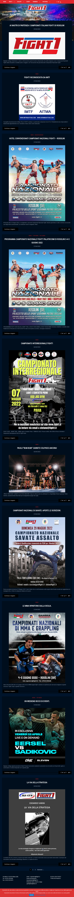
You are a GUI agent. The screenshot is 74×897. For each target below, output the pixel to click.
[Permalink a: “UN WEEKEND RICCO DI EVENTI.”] (37, 736)
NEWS (4, 1)
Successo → (40, 869)
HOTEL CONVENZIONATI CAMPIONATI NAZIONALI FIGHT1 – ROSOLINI (37, 138)
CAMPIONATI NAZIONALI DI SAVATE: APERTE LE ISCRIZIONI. (37, 510)
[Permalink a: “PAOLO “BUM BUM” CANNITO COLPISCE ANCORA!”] (37, 473)
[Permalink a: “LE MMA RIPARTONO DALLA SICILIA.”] (37, 647)
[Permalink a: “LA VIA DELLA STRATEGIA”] (37, 822)
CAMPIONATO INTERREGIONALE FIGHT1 (37, 343)
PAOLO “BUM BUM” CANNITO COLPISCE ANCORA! (37, 448)
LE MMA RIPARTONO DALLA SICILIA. (37, 606)
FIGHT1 (10, 1)
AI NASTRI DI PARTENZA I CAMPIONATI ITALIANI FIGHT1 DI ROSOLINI (37, 25)
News (37, 22)
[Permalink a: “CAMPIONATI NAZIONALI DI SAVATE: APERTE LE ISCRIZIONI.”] (37, 552)
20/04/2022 (37, 786)
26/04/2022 (37, 347)
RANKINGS (35, 1)
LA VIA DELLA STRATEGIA (37, 782)
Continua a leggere (9, 67)
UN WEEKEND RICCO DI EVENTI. (37, 701)
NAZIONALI (45, 1)
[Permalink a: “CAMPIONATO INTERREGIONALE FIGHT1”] (37, 390)
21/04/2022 (37, 514)
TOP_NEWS (42, 235)
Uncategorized (39, 135)
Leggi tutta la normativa (39, 895)
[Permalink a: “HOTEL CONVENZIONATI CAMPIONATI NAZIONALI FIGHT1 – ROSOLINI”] (37, 183)
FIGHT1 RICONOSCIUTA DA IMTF (37, 77)
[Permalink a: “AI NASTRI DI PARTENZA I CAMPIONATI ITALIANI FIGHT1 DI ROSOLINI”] (37, 45)
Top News (35, 235)
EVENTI (28, 1)
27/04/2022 (37, 81)
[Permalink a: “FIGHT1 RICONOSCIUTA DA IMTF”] (37, 102)
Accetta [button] (31, 895)
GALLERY (19, 1)
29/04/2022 (37, 29)
